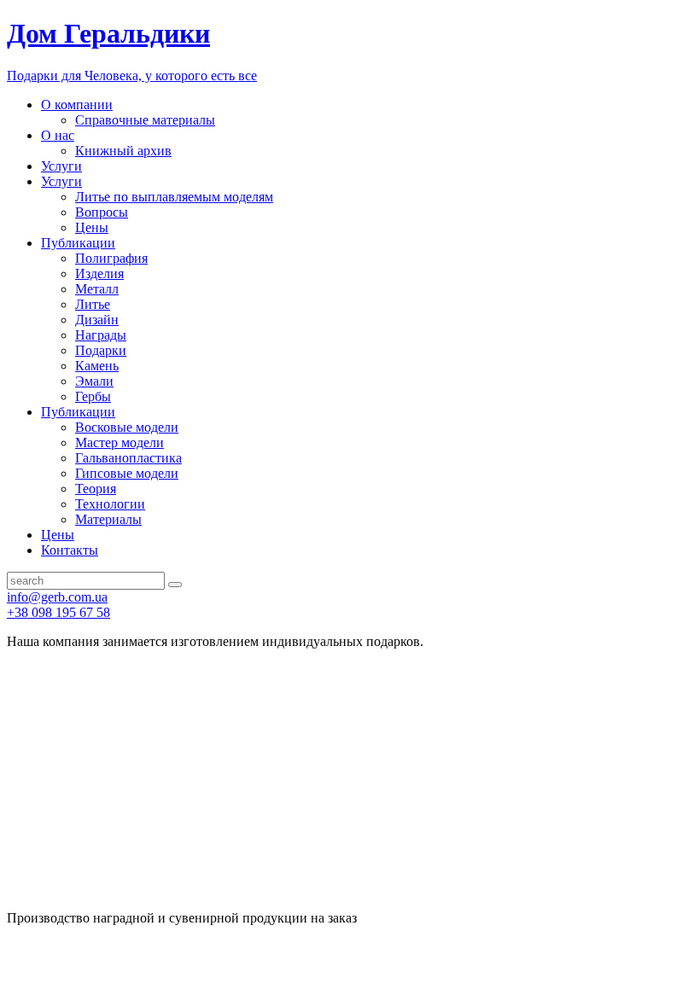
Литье (92, 304)
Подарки (100, 350)
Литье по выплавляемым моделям (174, 196)
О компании (77, 104)
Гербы (93, 396)
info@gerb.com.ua (57, 597)
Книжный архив (123, 150)
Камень (97, 365)
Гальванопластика (128, 458)
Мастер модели (119, 442)
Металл (97, 289)
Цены (91, 227)
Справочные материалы (145, 120)
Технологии (110, 504)
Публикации (78, 243)
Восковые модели (126, 427)
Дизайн (97, 319)
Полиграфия (111, 258)
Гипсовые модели (126, 473)
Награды (100, 335)
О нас (57, 135)
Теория (95, 488)
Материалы (108, 519)
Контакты (69, 550)
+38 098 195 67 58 (58, 612)
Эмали (94, 381)
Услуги (61, 166)
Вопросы (101, 212)
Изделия (99, 273)
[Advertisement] (350, 782)
